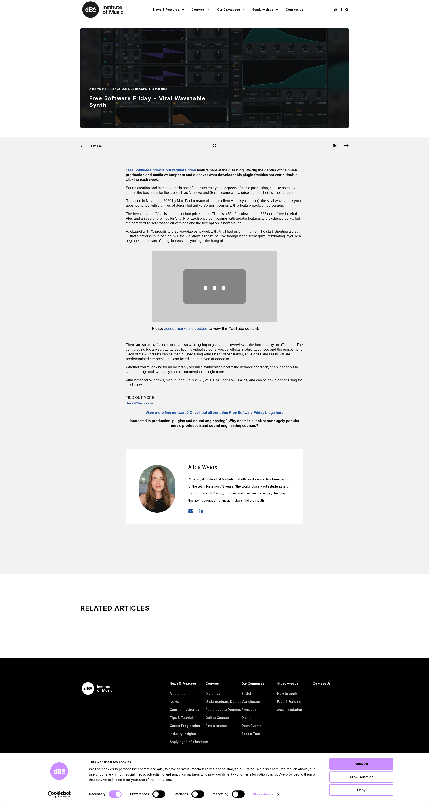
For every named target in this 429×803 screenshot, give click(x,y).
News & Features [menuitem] (166, 10)
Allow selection (361, 777)
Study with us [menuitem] (262, 10)
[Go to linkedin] (200, 511)
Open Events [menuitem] (251, 726)
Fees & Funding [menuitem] (289, 701)
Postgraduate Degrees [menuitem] (223, 709)
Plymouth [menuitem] (248, 709)
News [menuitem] (174, 701)
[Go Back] (214, 146)
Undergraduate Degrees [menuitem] (224, 701)
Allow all (361, 764)
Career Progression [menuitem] (185, 726)
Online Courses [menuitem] (218, 718)
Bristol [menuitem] (246, 693)
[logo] (97, 688)
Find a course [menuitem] (216, 726)
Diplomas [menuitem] (213, 693)
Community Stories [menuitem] (184, 709)
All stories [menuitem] (177, 693)
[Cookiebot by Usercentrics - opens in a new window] (59, 794)
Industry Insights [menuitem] (183, 734)
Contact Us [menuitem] (294, 10)
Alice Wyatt (97, 89)
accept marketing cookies (186, 328)
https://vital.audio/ (139, 402)
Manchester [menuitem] (250, 701)
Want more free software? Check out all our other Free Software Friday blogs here (214, 413)
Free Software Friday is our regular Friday (161, 170)
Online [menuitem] (246, 718)
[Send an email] (192, 511)
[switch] (158, 794)
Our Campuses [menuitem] (228, 10)
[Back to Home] (102, 9)
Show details (263, 794)
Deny (361, 790)
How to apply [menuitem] (287, 693)
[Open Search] (347, 9)
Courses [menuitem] (198, 10)
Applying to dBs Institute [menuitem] (189, 742)
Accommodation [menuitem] (289, 709)
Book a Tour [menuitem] (250, 734)
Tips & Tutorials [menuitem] (182, 718)
